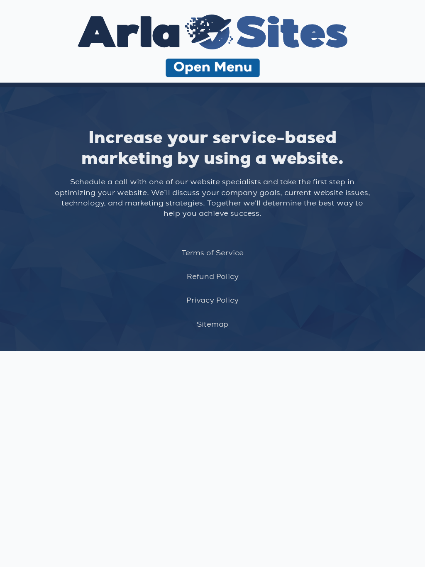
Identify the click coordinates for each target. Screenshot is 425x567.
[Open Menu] (213, 69)
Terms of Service (213, 253)
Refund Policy (213, 277)
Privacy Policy (212, 300)
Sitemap (212, 324)
